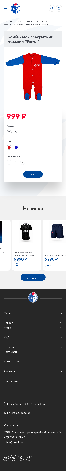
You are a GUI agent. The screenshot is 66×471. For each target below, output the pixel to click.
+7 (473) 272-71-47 (14, 437)
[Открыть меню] (6, 8)
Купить (33, 174)
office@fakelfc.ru (13, 442)
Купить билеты (14, 404)
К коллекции (32, 277)
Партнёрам (10, 351)
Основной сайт (38, 404)
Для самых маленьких (36, 21)
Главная (8, 21)
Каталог (18, 21)
